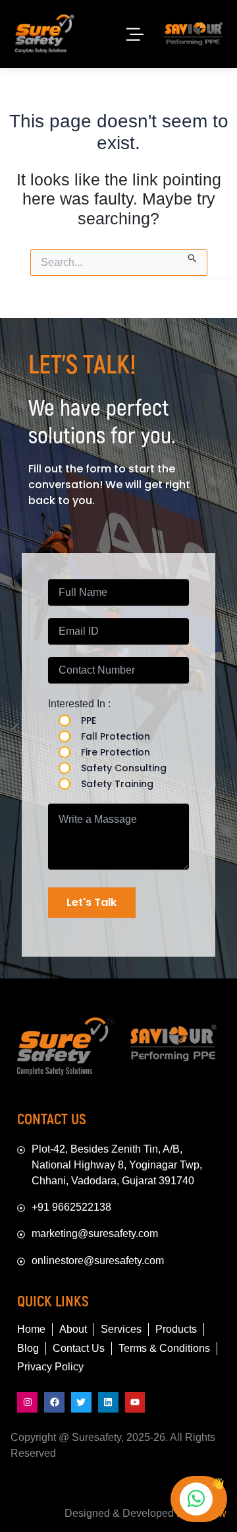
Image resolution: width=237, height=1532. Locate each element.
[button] (134, 33)
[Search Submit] (193, 256)
